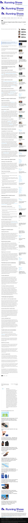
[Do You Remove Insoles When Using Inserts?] (23, 206)
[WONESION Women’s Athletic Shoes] (23, 144)
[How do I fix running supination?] (23, 236)
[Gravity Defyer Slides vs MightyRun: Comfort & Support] (23, 251)
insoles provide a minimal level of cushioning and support (10, 81)
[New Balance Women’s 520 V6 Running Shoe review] (23, 221)
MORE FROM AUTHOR (10, 410)
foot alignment (11, 124)
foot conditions (9, 121)
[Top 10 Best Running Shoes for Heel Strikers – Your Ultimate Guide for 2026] (23, 102)
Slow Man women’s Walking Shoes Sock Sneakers (22, 69)
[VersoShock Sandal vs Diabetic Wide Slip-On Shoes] (23, 213)
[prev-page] (1, 505)
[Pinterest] (5, 380)
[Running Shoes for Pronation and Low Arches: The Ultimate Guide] (23, 259)
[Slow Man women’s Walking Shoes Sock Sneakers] (23, 66)
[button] (26, 7)
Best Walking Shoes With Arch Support (22, 112)
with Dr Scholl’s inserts (11, 93)
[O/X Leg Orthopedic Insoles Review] (23, 178)
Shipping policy (21, 518)
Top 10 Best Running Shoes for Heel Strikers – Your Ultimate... (22, 105)
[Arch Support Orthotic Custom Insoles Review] (23, 190)
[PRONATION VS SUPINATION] (23, 51)
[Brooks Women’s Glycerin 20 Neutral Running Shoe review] (23, 243)
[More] (17, 26)
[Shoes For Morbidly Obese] (23, 116)
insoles (6, 375)
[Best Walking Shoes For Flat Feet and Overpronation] (23, 123)
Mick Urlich (22, 33)
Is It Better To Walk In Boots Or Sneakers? (14, 384)
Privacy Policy (15, 518)
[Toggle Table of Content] (8, 58)
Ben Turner (22, 28)
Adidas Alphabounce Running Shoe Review (22, 90)
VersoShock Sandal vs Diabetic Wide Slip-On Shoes (22, 216)
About (1, 518)
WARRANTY (18, 518)
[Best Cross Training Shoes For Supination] (23, 73)
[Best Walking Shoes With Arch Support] (23, 109)
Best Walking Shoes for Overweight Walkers (22, 97)
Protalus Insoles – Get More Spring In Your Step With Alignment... (23, 165)
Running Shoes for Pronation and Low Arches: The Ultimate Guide (22, 263)
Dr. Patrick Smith (23, 31)
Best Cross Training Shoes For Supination (22, 76)
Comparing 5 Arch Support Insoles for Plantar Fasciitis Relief (22, 272)
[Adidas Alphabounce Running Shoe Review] (23, 88)
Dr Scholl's (4, 375)
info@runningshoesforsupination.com (8, 516)
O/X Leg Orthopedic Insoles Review (22, 184)
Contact (4, 518)
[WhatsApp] (6, 380)
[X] (3, 380)
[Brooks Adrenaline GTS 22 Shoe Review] (23, 199)
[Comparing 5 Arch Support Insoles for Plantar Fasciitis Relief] (23, 269)
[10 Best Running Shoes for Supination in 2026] (23, 44)
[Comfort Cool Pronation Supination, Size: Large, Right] (9, 425)
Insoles (4, 19)
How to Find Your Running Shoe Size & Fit (22, 172)
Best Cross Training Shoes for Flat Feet (22, 133)
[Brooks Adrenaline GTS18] (23, 137)
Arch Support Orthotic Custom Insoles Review (22, 195)
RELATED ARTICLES (4, 410)
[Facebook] (2, 380)
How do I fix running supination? (22, 239)
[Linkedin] (2, 517)
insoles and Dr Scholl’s (4, 143)
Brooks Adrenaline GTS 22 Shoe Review (22, 202)
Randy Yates (3, 24)
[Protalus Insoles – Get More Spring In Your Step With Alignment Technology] (23, 161)
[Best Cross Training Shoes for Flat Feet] (23, 130)
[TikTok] (3, 517)
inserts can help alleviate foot (5, 106)
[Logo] (12, 11)
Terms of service (11, 518)
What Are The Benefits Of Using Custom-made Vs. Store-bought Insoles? (5, 385)
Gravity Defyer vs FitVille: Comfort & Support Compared (22, 231)
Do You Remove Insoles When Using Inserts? (22, 209)
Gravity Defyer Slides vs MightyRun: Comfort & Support (22, 254)
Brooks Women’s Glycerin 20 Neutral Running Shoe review (22, 246)
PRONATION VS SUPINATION (21, 53)
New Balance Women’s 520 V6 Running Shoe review (22, 224)
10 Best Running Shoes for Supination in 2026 (22, 46)
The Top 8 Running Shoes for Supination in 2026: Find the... (22, 83)
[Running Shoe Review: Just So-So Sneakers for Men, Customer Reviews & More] (23, 57)
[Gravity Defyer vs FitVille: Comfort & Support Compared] (23, 229)
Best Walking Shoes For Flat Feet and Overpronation (22, 126)
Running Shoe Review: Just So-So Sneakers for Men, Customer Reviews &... (23, 61)
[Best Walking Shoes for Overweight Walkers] (23, 94)
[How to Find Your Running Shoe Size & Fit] (23, 169)
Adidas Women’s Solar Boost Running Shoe (22, 156)
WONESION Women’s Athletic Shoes (22, 146)
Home (2, 19)
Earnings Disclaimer (7, 518)
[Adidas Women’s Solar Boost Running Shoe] (23, 153)
